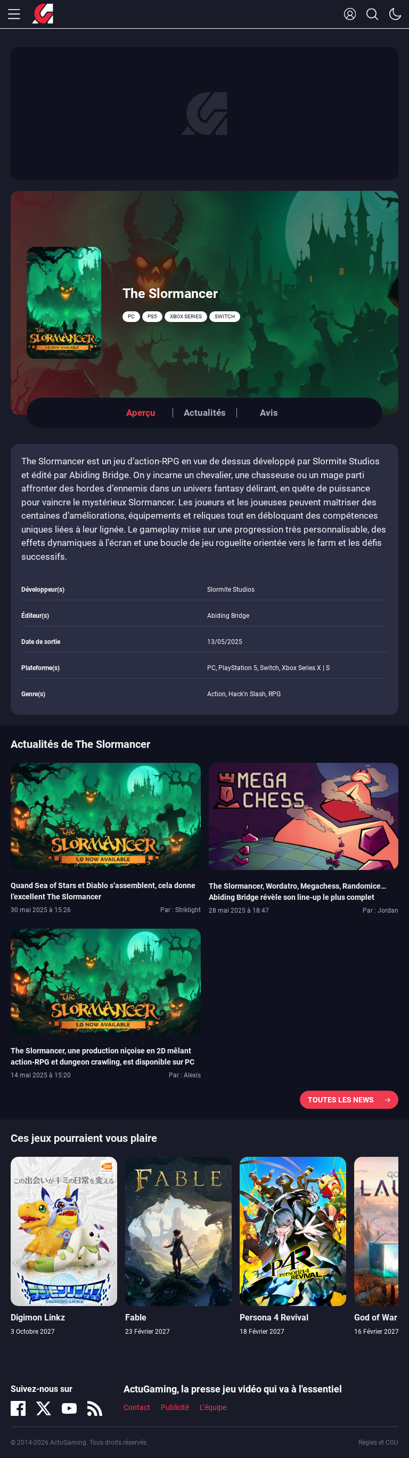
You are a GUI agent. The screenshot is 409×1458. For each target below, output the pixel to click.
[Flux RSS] (94, 1408)
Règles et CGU (378, 1442)
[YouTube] (69, 1408)
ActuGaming (42, 14)
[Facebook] (18, 1408)
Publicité (175, 1407)
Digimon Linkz (38, 1317)
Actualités (205, 412)
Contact (137, 1407)
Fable (135, 1317)
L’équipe (213, 1407)
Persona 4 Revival (274, 1317)
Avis (269, 412)
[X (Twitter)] (43, 1408)
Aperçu (141, 412)
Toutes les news (341, 1099)
